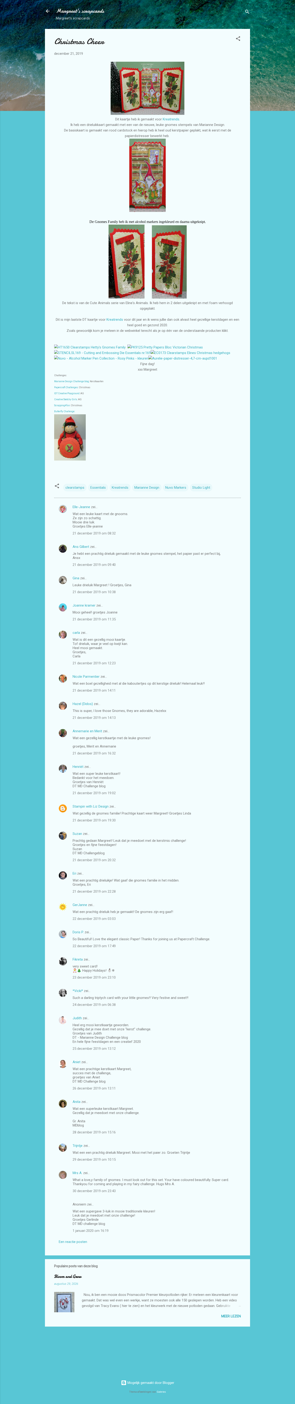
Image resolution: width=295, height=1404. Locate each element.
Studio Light (201, 487)
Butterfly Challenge (64, 411)
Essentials (98, 487)
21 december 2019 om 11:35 (94, 619)
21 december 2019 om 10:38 (94, 592)
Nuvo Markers (175, 487)
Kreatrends (171, 119)
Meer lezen (231, 1316)
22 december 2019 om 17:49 (94, 946)
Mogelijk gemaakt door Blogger (150, 1383)
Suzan (77, 834)
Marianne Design (146, 487)
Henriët (78, 767)
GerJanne (80, 905)
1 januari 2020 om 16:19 (91, 1231)
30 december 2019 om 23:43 (94, 1191)
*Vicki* (78, 991)
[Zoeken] (247, 13)
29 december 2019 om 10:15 (94, 1159)
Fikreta (78, 959)
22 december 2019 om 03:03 (94, 919)
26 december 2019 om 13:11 (94, 1088)
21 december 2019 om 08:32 (94, 533)
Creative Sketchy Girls (65, 399)
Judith (77, 1018)
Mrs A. (77, 1173)
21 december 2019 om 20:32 (94, 860)
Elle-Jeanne (81, 507)
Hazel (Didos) (83, 704)
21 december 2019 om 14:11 (94, 690)
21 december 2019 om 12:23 (94, 663)
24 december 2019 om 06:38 (94, 1005)
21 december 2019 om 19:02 (94, 793)
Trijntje (78, 1146)
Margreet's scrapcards (80, 11)
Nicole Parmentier (86, 677)
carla (76, 633)
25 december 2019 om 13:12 (94, 1049)
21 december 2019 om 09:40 (94, 565)
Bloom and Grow (67, 1276)
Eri (75, 873)
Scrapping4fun (62, 405)
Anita (76, 1102)
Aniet (76, 1062)
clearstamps (74, 487)
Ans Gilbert (81, 547)
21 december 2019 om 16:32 (94, 753)
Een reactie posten (73, 1242)
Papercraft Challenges (66, 387)
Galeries (161, 1391)
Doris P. (78, 932)
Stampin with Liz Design (91, 806)
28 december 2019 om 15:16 (94, 1132)
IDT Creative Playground (67, 393)
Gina (76, 578)
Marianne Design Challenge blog (71, 381)
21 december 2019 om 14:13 (94, 718)
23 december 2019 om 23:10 (94, 977)
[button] (238, 39)
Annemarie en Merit (87, 731)
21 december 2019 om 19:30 (94, 820)
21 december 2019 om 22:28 (94, 891)
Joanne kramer (84, 605)
